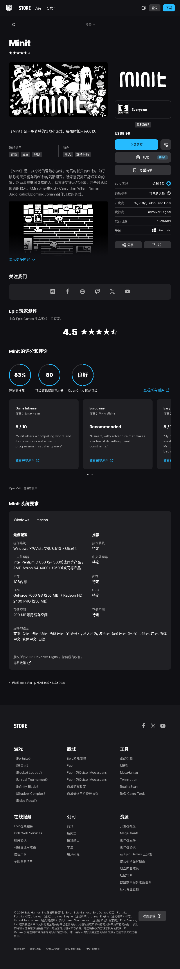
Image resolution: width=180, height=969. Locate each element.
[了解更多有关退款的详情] (169, 193)
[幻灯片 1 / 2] (87, 474)
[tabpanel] (90, 571)
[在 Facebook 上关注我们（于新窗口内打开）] (68, 291)
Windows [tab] (21, 520)
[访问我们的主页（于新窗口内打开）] (82, 291)
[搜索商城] (14, 24)
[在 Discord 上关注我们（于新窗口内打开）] (53, 291)
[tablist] (90, 519)
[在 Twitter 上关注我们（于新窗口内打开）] (112, 291)
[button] (58, 259)
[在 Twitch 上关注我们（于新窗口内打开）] (97, 291)
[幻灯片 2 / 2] (92, 474)
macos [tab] (42, 520)
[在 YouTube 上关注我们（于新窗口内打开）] (127, 291)
